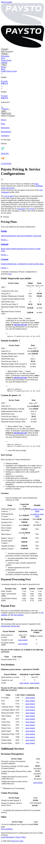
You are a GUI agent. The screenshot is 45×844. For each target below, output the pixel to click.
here (9, 274)
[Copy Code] (6, 333)
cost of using (9, 196)
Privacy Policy (20, 837)
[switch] (2, 86)
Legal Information (7, 837)
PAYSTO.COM (17, 841)
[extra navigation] (2, 88)
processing (21, 209)
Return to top (6, 113)
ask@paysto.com (20, 325)
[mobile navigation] (9, 109)
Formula (6, 217)
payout (31, 209)
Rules (36, 184)
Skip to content (6, 2)
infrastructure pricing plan (10, 626)
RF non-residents (17, 615)
